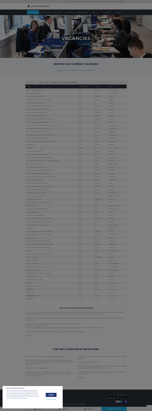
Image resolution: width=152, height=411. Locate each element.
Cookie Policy (23, 398)
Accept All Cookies (51, 395)
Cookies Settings (51, 399)
